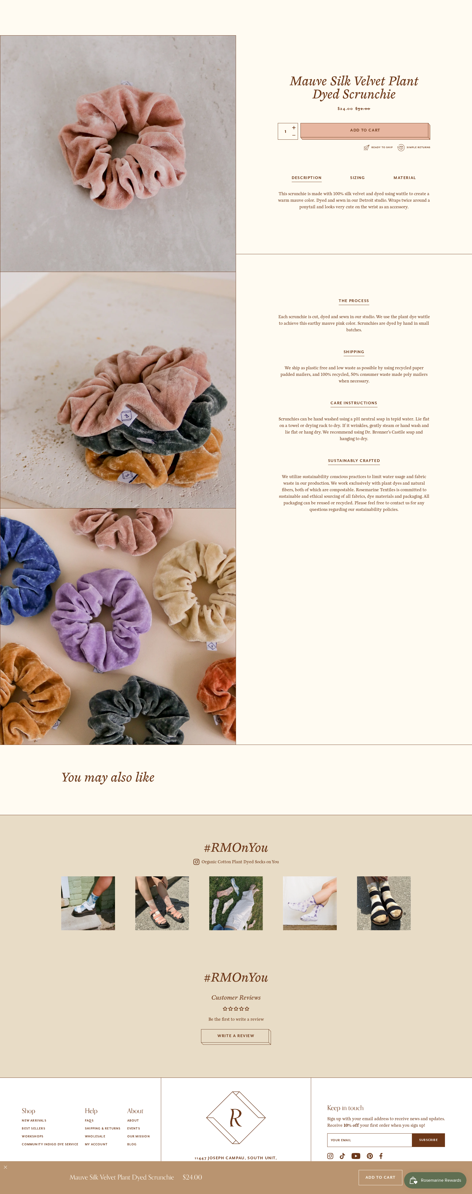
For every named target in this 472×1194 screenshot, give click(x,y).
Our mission (138, 1136)
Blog (132, 1144)
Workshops (32, 1136)
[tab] (307, 177)
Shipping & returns (103, 1128)
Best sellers (33, 1128)
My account (96, 1144)
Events (133, 1128)
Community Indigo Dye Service (50, 1144)
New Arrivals (34, 1120)
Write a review (235, 1036)
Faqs (89, 1120)
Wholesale (95, 1136)
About (133, 1120)
